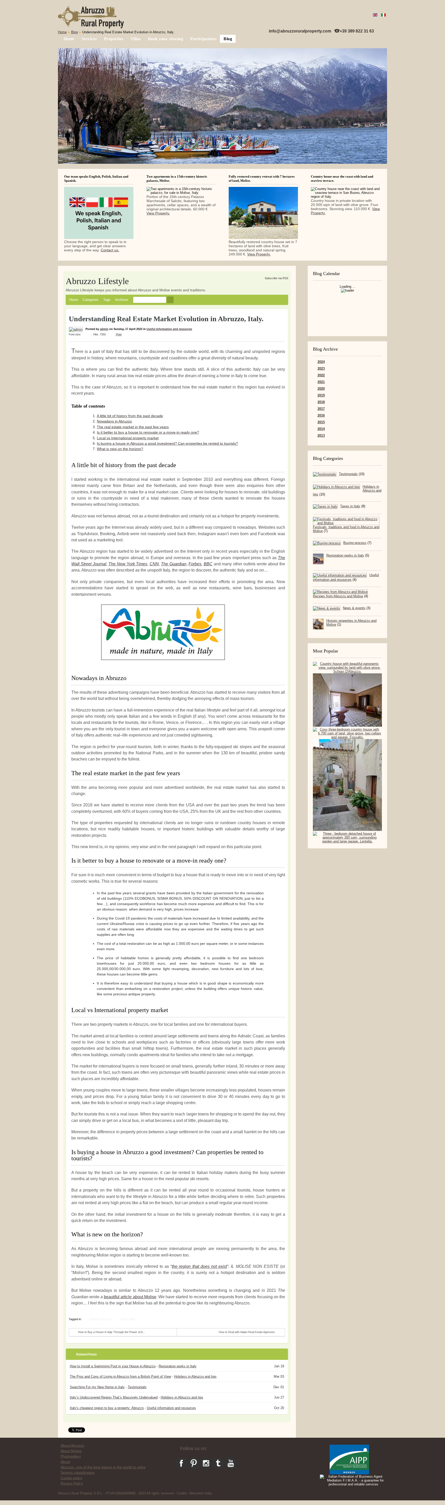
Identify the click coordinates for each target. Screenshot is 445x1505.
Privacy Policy (72, 1483)
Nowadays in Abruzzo (114, 421)
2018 (321, 402)
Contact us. (110, 250)
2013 (321, 435)
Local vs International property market (128, 438)
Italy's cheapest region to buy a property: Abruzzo (107, 1408)
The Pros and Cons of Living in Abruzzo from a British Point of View (120, 1376)
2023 (321, 368)
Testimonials (348, 474)
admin (104, 328)
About (65, 1462)
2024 (321, 362)
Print (119, 334)
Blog (74, 32)
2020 (321, 389)
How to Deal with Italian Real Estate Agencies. (247, 1332)
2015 (321, 422)
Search (170, 299)
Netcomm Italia (200, 1493)
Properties (113, 39)
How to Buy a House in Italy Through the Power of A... (111, 1332)
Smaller (87, 334)
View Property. (158, 213)
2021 (321, 382)
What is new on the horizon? (120, 449)
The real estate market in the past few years (133, 427)
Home (62, 32)
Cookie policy (71, 1478)
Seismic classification (78, 1472)
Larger (83, 334)
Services (89, 39)
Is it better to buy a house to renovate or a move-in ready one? (148, 432)
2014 (321, 429)
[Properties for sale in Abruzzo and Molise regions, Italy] (91, 17)
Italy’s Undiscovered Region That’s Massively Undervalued (114, 1397)
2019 (321, 395)
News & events (354, 608)
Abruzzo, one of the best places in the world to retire (103, 1467)
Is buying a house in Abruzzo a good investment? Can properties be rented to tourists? (167, 443)
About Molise (71, 1451)
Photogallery (71, 1456)
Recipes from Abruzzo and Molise (338, 596)
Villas (136, 39)
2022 (321, 375)
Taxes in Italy (350, 506)
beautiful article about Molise (130, 1296)
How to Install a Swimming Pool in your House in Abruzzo (113, 1366)
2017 (321, 409)
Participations (203, 39)
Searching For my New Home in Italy (97, 1387)
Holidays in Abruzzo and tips (195, 1376)
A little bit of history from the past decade (130, 416)
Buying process (354, 543)
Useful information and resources (169, 328)
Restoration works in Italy (345, 555)
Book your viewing (165, 39)
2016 (321, 415)
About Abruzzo (72, 1445)
